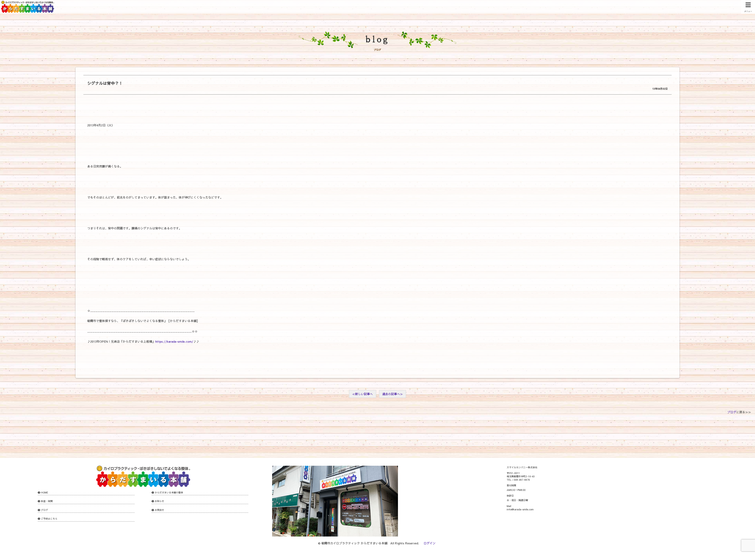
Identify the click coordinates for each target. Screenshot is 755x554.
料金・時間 (47, 501)
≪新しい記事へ (362, 394)
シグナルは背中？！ (105, 83)
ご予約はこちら (49, 518)
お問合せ (159, 510)
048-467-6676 (522, 479)
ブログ (731, 412)
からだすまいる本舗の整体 (169, 492)
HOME (44, 492)
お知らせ (159, 501)
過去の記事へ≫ (392, 394)
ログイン (430, 543)
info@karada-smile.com (520, 509)
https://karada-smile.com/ (174, 341)
